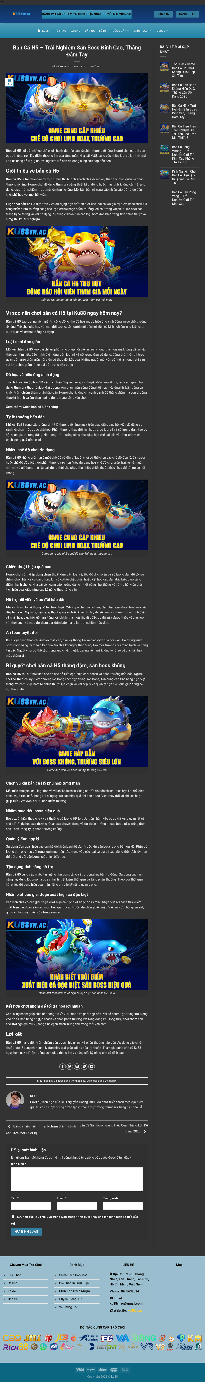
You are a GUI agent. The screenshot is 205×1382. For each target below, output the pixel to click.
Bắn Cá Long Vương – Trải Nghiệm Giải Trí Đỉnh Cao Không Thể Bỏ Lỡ (183, 154)
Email (61, 1198)
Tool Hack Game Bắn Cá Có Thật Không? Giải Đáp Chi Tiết (183, 70)
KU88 (45, 30)
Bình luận (18, 1164)
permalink (110, 1080)
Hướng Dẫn (118, 30)
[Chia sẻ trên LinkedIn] (91, 1066)
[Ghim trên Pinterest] (84, 1066)
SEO (99, 66)
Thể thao (59, 30)
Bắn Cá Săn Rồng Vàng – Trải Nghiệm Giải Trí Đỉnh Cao (184, 198)
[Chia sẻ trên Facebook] (62, 1066)
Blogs (161, 30)
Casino (75, 30)
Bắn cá (90, 30)
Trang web (110, 1198)
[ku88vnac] (19, 14)
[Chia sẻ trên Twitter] (69, 1066)
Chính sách (141, 30)
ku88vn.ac (135, 1310)
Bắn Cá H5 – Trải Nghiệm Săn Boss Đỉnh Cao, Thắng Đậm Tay (184, 111)
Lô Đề (102, 30)
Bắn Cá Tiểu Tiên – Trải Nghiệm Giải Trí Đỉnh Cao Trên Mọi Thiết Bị (185, 132)
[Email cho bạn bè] (77, 1066)
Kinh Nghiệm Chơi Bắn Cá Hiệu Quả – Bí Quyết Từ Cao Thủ (185, 177)
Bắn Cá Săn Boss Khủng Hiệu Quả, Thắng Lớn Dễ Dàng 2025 (184, 90)
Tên (15, 1198)
